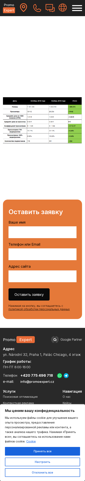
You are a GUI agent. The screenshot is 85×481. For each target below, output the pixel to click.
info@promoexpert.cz (37, 382)
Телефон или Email (24, 244)
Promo (9, 7)
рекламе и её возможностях (47, 81)
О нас (67, 396)
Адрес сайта (19, 266)
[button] (77, 8)
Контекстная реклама (18, 403)
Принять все (43, 451)
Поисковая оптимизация (20, 396)
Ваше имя (17, 222)
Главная (7, 24)
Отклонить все (42, 472)
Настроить (42, 461)
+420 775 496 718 (36, 375)
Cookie (31, 441)
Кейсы (19, 24)
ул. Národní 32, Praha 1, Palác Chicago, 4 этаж (42, 354)
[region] (42, 442)
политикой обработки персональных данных (39, 309)
